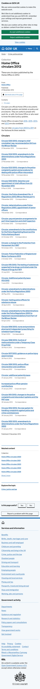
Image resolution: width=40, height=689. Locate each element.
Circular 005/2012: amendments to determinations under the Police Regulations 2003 (19, 423)
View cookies (20, 42)
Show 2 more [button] (5, 475)
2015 (30, 121)
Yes (23, 505)
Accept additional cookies (20, 32)
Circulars (7, 103)
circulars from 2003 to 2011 (23, 128)
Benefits (4, 535)
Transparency (6, 626)
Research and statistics (10, 618)
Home (3, 54)
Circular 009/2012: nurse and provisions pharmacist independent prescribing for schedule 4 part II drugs (18, 329)
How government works (10, 630)
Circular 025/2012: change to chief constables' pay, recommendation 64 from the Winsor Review (18, 143)
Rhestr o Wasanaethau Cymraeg (14, 652)
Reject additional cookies (20, 37)
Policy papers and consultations (14, 622)
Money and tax (7, 582)
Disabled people (7, 558)
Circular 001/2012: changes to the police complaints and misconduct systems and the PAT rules (19, 397)
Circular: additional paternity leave (15, 375)
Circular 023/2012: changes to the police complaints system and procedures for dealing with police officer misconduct (18, 170)
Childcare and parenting (11, 546)
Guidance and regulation (11, 614)
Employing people (8, 570)
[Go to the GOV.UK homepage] (9, 48)
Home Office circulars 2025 (11, 472)
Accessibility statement (10, 646)
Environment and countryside (13, 574)
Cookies (18, 643)
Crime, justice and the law (11, 554)
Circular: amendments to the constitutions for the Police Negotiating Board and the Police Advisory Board (19, 232)
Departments (6, 607)
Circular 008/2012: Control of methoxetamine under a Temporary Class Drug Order (18, 342)
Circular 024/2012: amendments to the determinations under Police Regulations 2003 (18, 156)
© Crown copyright (20, 684)
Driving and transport (9, 562)
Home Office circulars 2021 (11, 460)
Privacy (10, 643)
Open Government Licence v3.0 (14, 665)
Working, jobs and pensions (12, 594)
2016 (25, 121)
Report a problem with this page (20, 513)
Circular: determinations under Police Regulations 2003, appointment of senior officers (18, 207)
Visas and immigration (10, 590)
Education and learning (10, 566)
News (3, 610)
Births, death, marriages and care (14, 539)
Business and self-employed (12, 542)
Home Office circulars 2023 (11, 464)
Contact (25, 646)
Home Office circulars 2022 (11, 468)
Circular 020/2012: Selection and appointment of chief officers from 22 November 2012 (16, 183)
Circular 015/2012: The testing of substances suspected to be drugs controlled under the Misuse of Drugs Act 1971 (19, 267)
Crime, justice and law (15, 54)
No (32, 505)
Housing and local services (12, 578)
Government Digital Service (12, 655)
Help (3, 643)
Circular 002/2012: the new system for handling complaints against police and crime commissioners (17, 410)
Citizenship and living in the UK (13, 550)
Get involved (6, 634)
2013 (7, 123)
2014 (35, 121)
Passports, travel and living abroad (15, 586)
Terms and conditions (9, 649)
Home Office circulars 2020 (11, 457)
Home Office (5, 85)
